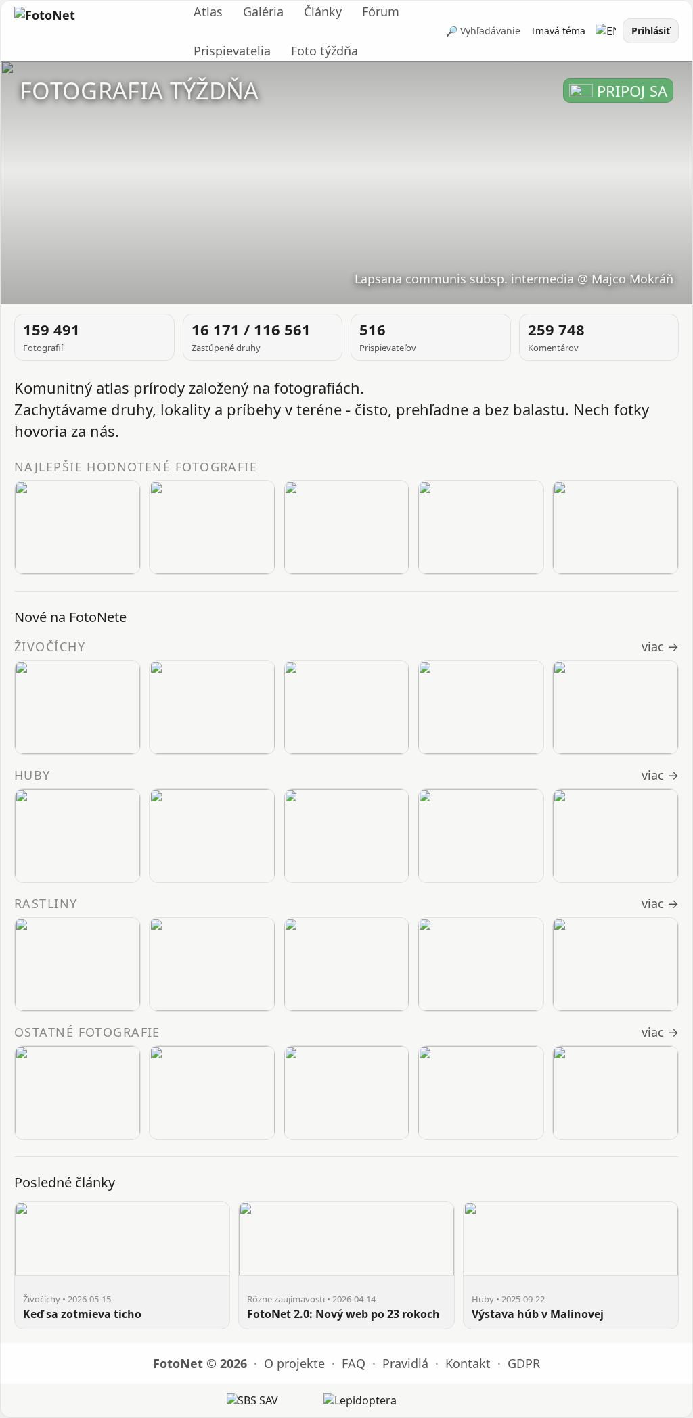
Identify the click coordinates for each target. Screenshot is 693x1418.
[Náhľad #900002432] (77, 964)
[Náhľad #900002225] (212, 1092)
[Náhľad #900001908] (615, 835)
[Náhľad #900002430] (615, 707)
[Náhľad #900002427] (481, 964)
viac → (660, 646)
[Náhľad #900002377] (481, 527)
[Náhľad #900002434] (347, 707)
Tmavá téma (558, 30)
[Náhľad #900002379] (212, 527)
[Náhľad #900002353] (615, 527)
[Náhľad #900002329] (77, 835)
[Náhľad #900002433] (481, 707)
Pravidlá (405, 1363)
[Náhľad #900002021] (481, 835)
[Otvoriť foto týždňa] (346, 182)
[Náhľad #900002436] (77, 707)
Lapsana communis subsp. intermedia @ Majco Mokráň (514, 278)
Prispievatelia (232, 51)
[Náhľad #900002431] (212, 964)
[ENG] (606, 31)
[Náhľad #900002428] (347, 964)
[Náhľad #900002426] (615, 964)
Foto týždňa (324, 51)
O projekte (294, 1363)
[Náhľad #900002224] (347, 835)
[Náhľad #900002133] (615, 1092)
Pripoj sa (632, 90)
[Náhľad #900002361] (347, 527)
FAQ (353, 1363)
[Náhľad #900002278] (77, 1092)
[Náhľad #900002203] (347, 1092)
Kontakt (468, 1363)
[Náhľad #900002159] (481, 1092)
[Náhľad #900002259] (212, 835)
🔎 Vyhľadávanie (483, 30)
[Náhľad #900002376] (77, 527)
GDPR (524, 1363)
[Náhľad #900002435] (212, 707)
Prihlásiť (650, 30)
